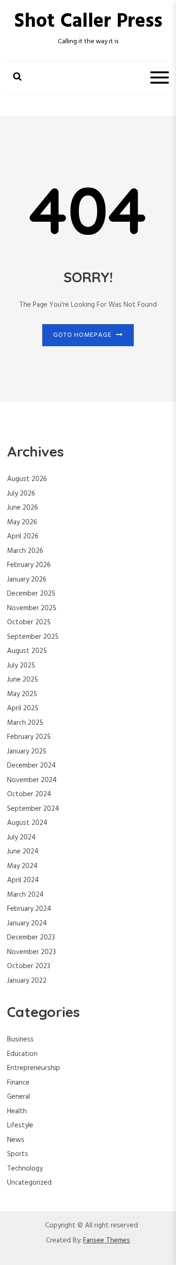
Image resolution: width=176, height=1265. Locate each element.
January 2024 (27, 923)
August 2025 (27, 651)
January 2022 (26, 980)
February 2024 (29, 909)
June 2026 (22, 507)
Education (22, 1054)
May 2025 (22, 694)
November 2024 (32, 780)
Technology (25, 1168)
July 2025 (21, 665)
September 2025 (33, 637)
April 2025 (22, 708)
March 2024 (25, 894)
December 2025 (31, 593)
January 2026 (26, 579)
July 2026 (21, 493)
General (18, 1096)
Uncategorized (29, 1182)
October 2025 (29, 622)
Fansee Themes (106, 1240)
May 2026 (22, 522)
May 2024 (22, 866)
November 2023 (31, 952)
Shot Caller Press (88, 22)
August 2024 (27, 823)
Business (20, 1039)
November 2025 (31, 608)
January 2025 (26, 751)
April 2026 (22, 536)
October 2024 (29, 794)
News (15, 1140)
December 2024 (31, 765)
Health (17, 1111)
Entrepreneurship (33, 1068)
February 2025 (29, 737)
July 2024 (21, 837)
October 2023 (28, 966)
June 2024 (22, 851)
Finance (18, 1082)
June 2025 (22, 679)
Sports (17, 1154)
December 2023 (31, 937)
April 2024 (23, 880)
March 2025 (25, 723)
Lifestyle (20, 1125)
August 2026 (27, 479)
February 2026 (29, 565)
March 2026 (25, 551)
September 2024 (33, 809)
